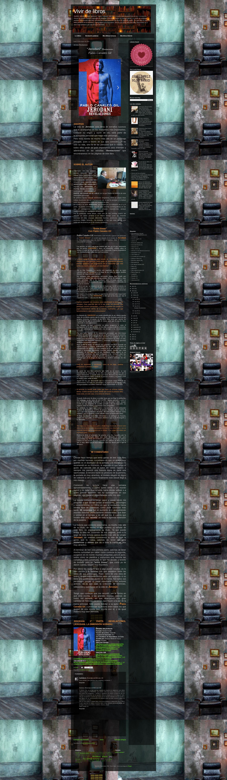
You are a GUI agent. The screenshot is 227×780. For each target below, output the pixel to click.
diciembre (136, 331)
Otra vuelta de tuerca (136, 270)
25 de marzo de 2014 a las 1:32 (95, 678)
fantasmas (134, 246)
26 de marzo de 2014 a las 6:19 (93, 688)
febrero (135, 295)
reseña (133, 274)
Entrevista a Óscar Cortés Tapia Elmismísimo (145, 107)
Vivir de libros (89, 11)
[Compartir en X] (88, 667)
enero (134, 292)
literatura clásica (135, 258)
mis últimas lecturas (84, 670)
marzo (135, 297)
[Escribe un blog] (87, 667)
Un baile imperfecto (144, 118)
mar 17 (136, 303)
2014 (133, 291)
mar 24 (136, 306)
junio (134, 320)
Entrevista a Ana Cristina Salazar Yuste (145, 129)
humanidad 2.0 (135, 252)
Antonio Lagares (135, 239)
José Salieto (134, 254)
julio (134, 322)
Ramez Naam (134, 272)
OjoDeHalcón (82, 678)
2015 (133, 334)
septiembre (136, 327)
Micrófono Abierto (126, 36)
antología (133, 237)
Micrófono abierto (135, 260)
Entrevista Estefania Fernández (144, 140)
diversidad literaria (136, 244)
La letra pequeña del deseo (145, 202)
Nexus (133, 266)
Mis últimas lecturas (109, 36)
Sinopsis (133, 278)
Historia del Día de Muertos (138, 173)
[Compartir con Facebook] (90, 667)
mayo (134, 318)
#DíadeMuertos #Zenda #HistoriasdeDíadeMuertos (138, 234)
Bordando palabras (91, 36)
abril (134, 316)
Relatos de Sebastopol (144, 182)
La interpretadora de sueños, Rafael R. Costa (145, 191)
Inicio (102, 740)
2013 (133, 288)
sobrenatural (134, 280)
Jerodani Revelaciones (140, 308)
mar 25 (136, 311)
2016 (133, 336)
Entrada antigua (120, 740)
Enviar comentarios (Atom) (88, 743)
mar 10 (136, 301)
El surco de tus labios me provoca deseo (145, 162)
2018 (133, 339)
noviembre (136, 329)
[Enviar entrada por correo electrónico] (82, 667)
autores (133, 240)
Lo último (78, 36)
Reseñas (133, 276)
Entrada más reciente (81, 740)
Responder (82, 682)
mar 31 (136, 313)
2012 (133, 286)
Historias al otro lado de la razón (139, 250)
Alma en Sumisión (143, 151)
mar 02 (136, 299)
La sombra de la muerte (137, 256)
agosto (135, 325)
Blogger (130, 766)
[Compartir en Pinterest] (92, 667)
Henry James (134, 248)
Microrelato (134, 262)
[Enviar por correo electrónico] (85, 667)
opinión (133, 268)
